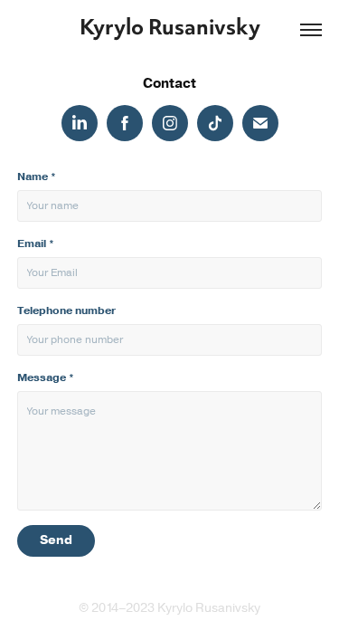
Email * (35, 243)
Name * (36, 176)
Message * (45, 377)
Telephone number (66, 310)
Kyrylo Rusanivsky (170, 29)
